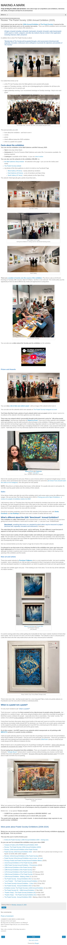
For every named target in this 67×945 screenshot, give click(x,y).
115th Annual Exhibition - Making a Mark (16, 876)
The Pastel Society (47, 24)
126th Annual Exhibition (31, 24)
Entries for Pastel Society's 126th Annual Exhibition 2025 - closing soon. (26, 840)
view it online (39, 156)
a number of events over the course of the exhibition (25, 278)
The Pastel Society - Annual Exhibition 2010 (18, 885)
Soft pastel (36, 473)
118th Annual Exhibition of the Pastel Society (18, 869)
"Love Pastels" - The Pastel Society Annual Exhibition (21, 881)
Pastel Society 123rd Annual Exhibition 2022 (18, 852)
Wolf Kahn (44, 739)
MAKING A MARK (13, 5)
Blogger (37, 943)
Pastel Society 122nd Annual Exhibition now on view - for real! (23, 858)
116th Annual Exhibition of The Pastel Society (18, 874)
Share (3, 907)
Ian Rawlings (14, 513)
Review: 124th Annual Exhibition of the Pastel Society (21, 849)
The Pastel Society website (12, 166)
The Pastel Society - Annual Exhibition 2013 (18, 879)
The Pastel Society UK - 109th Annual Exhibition (19, 890)
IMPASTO (4, 732)
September (39, 471)
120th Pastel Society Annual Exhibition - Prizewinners (21, 865)
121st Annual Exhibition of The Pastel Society (18, 863)
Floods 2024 (40, 626)
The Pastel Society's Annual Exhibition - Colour (19, 883)
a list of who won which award (19, 406)
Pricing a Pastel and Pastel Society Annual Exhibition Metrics (23, 860)
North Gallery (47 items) (15, 175)
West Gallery (12, 171)
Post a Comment (7, 916)
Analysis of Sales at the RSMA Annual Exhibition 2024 (21, 845)
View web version (33, 940)
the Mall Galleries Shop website (14, 161)
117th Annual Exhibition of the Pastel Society (18, 872)
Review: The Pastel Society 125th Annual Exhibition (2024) (22, 847)
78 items (19, 171)
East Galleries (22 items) (15, 173)
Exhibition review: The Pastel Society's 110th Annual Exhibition (23, 888)
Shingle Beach (12, 752)
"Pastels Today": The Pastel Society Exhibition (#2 (19, 892)
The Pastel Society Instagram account (45, 409)
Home (33, 936)
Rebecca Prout (33, 420)
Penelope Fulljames (25, 560)
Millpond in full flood (29, 626)
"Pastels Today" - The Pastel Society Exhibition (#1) (20, 895)
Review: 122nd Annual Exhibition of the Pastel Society (21, 856)
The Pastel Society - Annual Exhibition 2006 (18, 897)
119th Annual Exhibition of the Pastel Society (18, 867)
